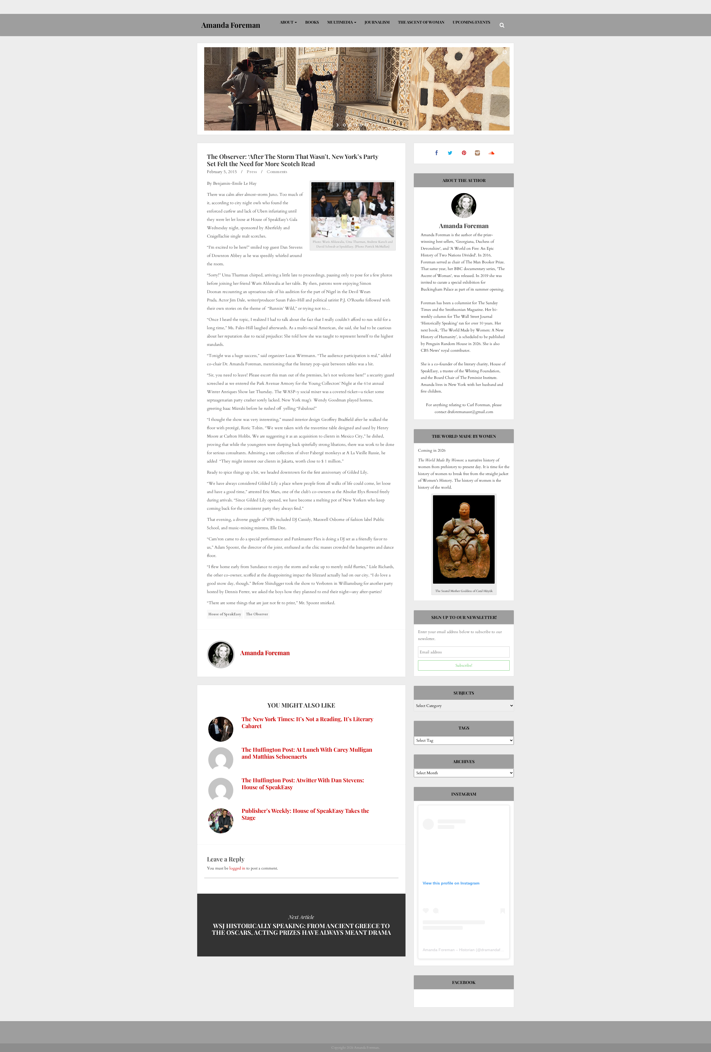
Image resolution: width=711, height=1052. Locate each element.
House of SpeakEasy (225, 614)
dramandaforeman (497, 950)
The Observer (257, 614)
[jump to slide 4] (361, 125)
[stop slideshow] (372, 125)
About (287, 22)
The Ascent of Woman (421, 22)
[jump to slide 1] (344, 125)
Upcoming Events (471, 22)
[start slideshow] (338, 125)
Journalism (377, 22)
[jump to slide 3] (355, 125)
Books (312, 22)
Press (252, 171)
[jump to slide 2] (350, 125)
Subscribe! (463, 665)
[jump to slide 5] (366, 125)
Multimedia (340, 22)
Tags (464, 728)
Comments (277, 171)
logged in (237, 868)
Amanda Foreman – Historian (449, 950)
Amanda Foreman (265, 652)
